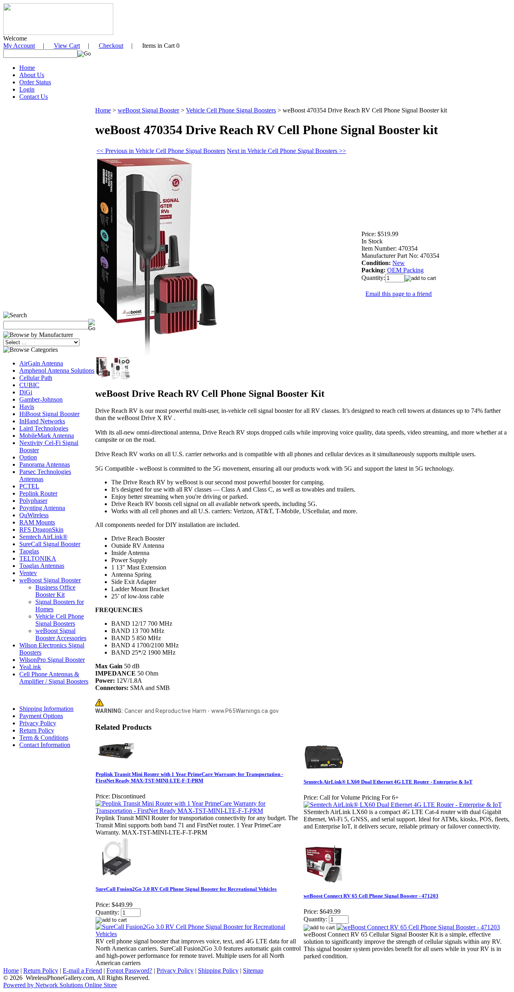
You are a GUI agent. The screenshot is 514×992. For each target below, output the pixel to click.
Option (28, 457)
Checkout (111, 45)
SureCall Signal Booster (49, 544)
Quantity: (373, 277)
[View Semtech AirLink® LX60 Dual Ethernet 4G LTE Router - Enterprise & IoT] (403, 804)
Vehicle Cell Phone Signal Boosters (59, 620)
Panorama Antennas (44, 464)
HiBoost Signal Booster (49, 413)
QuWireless (34, 515)
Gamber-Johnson (41, 399)
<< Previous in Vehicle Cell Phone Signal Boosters (160, 150)
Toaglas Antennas (41, 565)
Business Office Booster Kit (55, 591)
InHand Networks (42, 421)
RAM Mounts (37, 522)
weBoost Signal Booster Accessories (60, 634)
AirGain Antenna (41, 363)
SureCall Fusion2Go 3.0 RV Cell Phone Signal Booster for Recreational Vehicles (186, 889)
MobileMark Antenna (46, 435)
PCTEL (29, 486)
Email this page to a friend (398, 293)
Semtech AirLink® (43, 536)
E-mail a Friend (82, 970)
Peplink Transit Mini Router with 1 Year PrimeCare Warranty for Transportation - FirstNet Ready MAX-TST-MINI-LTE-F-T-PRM (189, 777)
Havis (26, 406)
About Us (31, 74)
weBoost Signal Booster (50, 580)
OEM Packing (405, 270)
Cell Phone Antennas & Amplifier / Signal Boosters (53, 678)
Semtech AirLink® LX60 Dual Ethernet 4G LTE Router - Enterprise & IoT (388, 782)
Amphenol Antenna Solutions (56, 370)
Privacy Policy (37, 723)
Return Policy (36, 730)
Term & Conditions (43, 737)
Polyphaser (33, 500)
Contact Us (33, 96)
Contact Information (44, 744)
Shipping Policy (218, 970)
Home (27, 67)
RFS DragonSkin (41, 529)
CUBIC (29, 385)
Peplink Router (38, 493)
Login (27, 89)
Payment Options (41, 715)
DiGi (25, 392)
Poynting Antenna (42, 507)
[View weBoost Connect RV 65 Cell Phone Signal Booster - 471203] (418, 927)
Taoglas (29, 551)
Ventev (28, 572)
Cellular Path (35, 377)
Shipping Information (46, 708)
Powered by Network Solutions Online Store (60, 985)
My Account (19, 45)
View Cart (67, 45)
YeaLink (30, 666)
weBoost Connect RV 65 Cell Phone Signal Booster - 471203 (371, 896)
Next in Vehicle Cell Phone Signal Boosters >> (286, 150)
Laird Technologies (43, 428)
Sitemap (253, 970)
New (398, 262)
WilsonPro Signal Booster (52, 659)
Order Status (35, 82)
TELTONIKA (37, 558)
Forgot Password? (129, 970)
